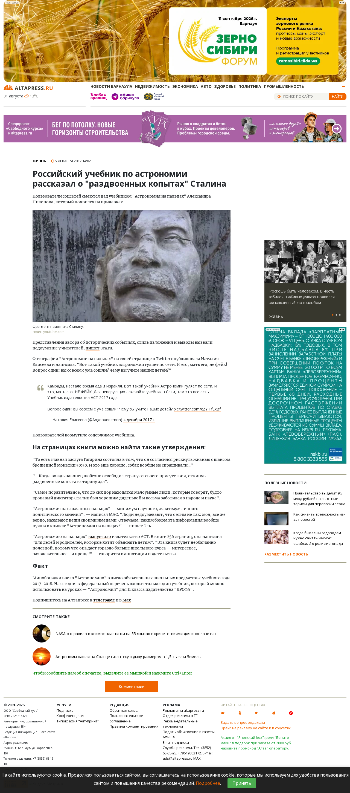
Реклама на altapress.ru (183, 710)
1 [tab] (332, 315)
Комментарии (131, 686)
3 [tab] (340, 315)
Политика (249, 86)
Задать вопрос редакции (243, 722)
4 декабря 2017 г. (139, 419)
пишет (93, 348)
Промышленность (284, 86)
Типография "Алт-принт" (78, 721)
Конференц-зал (70, 715)
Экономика (185, 86)
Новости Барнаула (111, 86)
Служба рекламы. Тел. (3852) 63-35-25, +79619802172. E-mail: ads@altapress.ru (188, 753)
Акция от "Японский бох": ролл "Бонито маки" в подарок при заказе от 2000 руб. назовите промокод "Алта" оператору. (256, 743)
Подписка (65, 710)
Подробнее (208, 783)
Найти (337, 96)
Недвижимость (152, 86)
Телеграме (104, 600)
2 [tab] (336, 315)
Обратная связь (124, 710)
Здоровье (225, 86)
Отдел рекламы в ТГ (180, 715)
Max (126, 600)
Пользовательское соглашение (126, 718)
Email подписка (176, 742)
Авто (206, 86)
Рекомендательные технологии (180, 724)
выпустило (99, 536)
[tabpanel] (305, 283)
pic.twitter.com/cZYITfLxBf (197, 409)
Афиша (169, 736)
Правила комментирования (134, 726)
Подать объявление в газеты (189, 731)
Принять (241, 783)
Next (341, 261)
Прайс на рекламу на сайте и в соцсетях (256, 727)
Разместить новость (286, 554)
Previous (269, 261)
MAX (197, 758)
